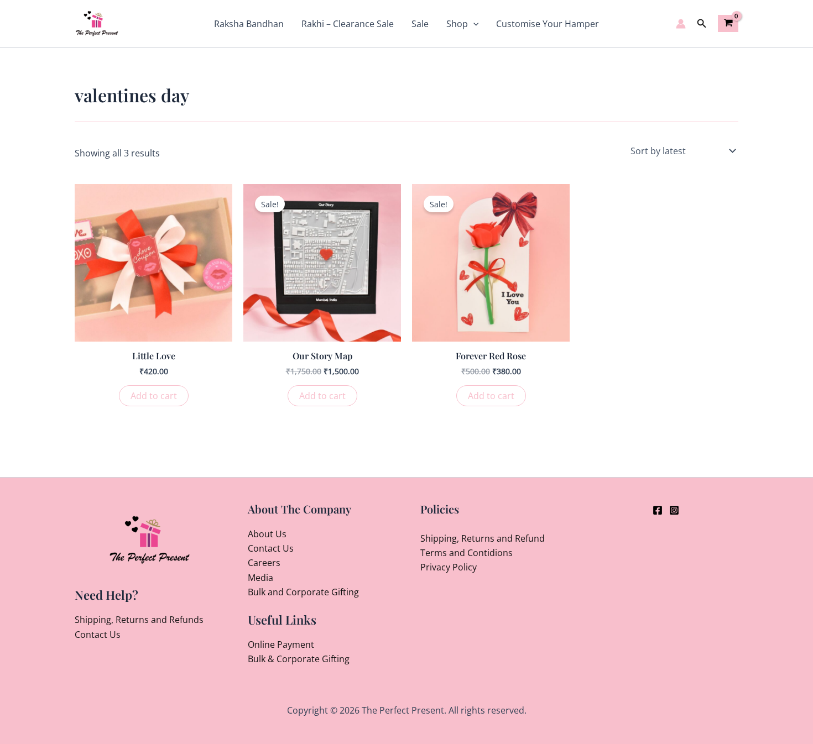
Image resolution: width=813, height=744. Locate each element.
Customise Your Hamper (547, 24)
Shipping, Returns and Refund (482, 538)
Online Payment (281, 644)
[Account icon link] (681, 24)
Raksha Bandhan (249, 24)
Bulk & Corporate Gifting (299, 659)
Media (260, 578)
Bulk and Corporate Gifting (303, 592)
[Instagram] (674, 510)
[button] (702, 24)
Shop (457, 24)
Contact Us (98, 634)
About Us (267, 534)
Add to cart (154, 396)
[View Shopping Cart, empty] (728, 23)
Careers (264, 563)
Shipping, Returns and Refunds (139, 620)
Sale (420, 24)
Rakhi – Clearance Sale (347, 24)
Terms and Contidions (466, 553)
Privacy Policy (448, 567)
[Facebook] (658, 510)
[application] (473, 24)
